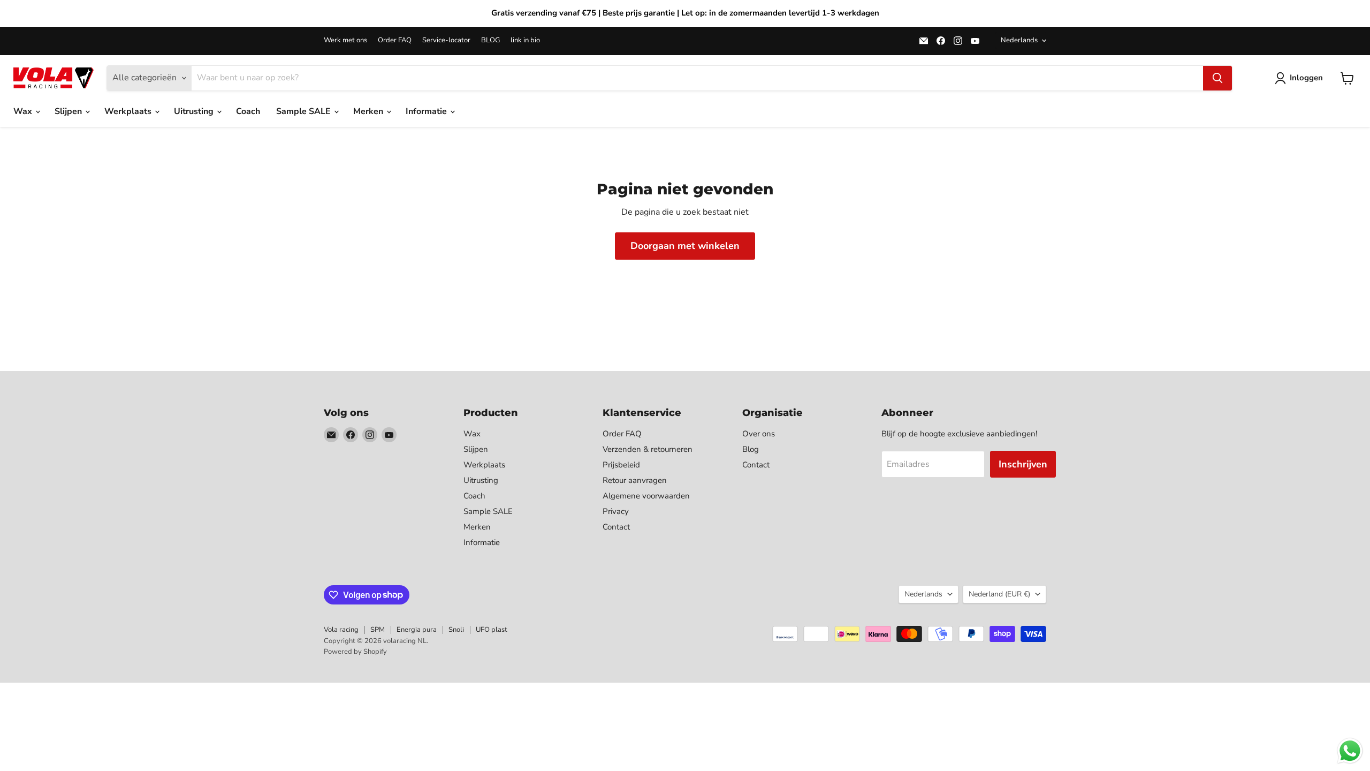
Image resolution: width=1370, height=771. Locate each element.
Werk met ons (345, 40)
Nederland (999, 594)
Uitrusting (195, 111)
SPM (377, 629)
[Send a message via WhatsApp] (1350, 751)
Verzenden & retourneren (647, 449)
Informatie (427, 111)
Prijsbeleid (621, 464)
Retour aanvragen (635, 480)
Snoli (456, 629)
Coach (248, 111)
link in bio (525, 40)
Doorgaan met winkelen (685, 245)
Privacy (616, 511)
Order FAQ (395, 40)
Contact (616, 526)
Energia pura (417, 629)
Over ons (758, 433)
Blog (750, 449)
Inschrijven (1023, 464)
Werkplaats (129, 111)
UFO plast (491, 629)
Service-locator (446, 40)
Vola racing (341, 629)
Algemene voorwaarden (646, 495)
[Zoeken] (1217, 78)
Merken (369, 111)
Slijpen (69, 111)
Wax (23, 111)
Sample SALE (304, 111)
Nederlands (1019, 40)
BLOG (490, 40)
